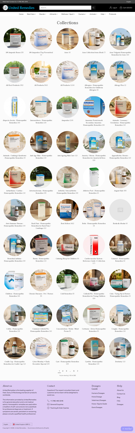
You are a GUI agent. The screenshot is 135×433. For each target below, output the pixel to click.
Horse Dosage (97, 397)
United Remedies (20, 428)
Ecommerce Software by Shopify (38, 428)
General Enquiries (56, 404)
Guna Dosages (97, 407)
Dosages (120, 404)
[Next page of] (77, 371)
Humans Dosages (98, 393)
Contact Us (121, 394)
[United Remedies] (18, 7)
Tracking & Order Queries (59, 408)
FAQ (118, 401)
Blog (118, 397)
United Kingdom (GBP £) (22, 424)
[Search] (93, 8)
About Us (120, 390)
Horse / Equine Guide (99, 404)
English (129, 1)
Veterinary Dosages (99, 400)
